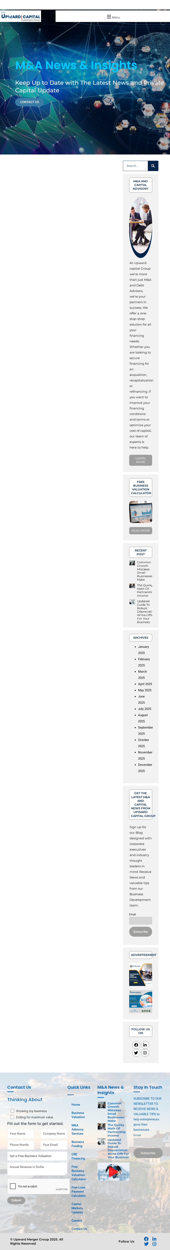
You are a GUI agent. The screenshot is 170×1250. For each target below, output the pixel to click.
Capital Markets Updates (77, 1208)
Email (132, 914)
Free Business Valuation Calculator (79, 1173)
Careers (77, 1220)
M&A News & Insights (110, 1090)
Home (76, 1104)
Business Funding (78, 1144)
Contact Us (79, 1229)
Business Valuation (78, 1115)
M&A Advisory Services (78, 1129)
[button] (113, 17)
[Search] (153, 166)
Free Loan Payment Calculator (79, 1192)
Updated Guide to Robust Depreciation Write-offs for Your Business (146, 611)
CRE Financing (78, 1156)
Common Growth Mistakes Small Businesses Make (145, 571)
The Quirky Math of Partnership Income (145, 590)
